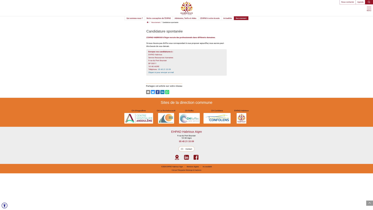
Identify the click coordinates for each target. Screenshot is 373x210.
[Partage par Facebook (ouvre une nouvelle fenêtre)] (158, 92)
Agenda (360, 2)
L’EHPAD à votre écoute (210, 18)
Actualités (227, 18)
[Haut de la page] (369, 203)
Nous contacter (347, 2)
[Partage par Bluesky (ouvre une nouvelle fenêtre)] (153, 92)
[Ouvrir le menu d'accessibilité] (4, 205)
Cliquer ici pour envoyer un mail (161, 72)
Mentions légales (193, 167)
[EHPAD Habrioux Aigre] (186, 8)
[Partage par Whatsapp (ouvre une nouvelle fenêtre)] (167, 92)
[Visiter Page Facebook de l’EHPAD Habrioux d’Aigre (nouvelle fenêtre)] (196, 157)
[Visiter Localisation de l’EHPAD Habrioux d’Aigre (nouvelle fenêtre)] (177, 157)
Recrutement (241, 18)
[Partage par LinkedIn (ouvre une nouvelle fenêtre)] (162, 92)
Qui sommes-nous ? (134, 18)
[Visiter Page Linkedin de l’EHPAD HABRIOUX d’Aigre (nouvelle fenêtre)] (186, 157)
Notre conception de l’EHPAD (159, 18)
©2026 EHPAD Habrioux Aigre (172, 167)
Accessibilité (207, 167)
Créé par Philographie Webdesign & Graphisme (186, 170)
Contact (188, 149)
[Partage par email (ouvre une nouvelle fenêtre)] (148, 92)
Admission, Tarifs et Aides (185, 18)
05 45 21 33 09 (164, 69)
